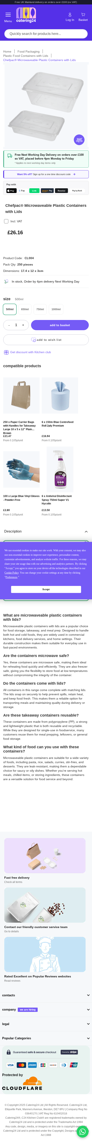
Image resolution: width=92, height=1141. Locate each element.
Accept (46, 589)
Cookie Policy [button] (11, 572)
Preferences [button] (11, 577)
